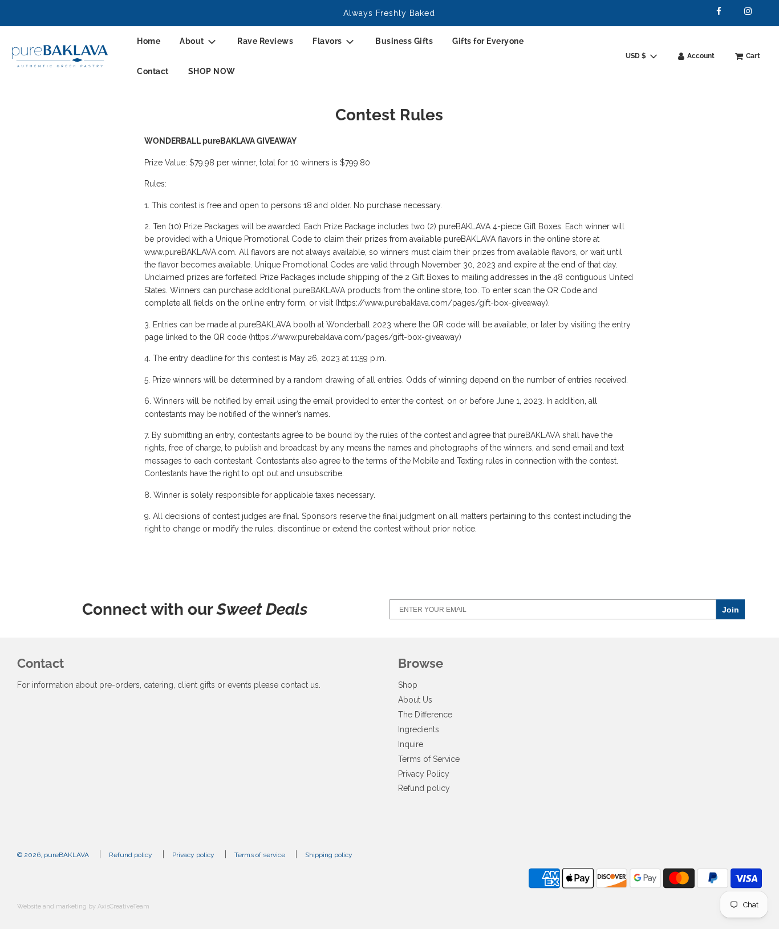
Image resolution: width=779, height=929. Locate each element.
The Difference (425, 714)
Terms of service (259, 855)
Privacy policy (193, 855)
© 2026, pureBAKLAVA (53, 855)
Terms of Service (429, 759)
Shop (407, 684)
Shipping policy (328, 855)
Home (148, 41)
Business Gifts (404, 41)
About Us (415, 699)
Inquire (410, 744)
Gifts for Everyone (488, 41)
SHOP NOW (212, 71)
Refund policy (424, 788)
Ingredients (418, 729)
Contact (153, 71)
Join (730, 609)
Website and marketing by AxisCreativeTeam (83, 906)
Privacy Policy (423, 773)
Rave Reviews (265, 41)
